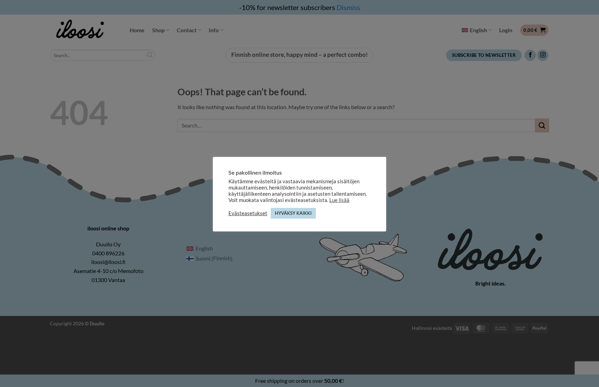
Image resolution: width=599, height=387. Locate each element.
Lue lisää (339, 200)
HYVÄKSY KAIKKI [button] (293, 213)
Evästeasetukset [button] (247, 213)
